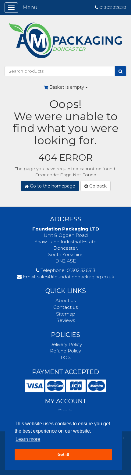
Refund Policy (65, 351)
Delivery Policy (65, 344)
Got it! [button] (63, 454)
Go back (97, 186)
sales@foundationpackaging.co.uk (75, 277)
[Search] (120, 71)
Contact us (65, 307)
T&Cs (65, 357)
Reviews (65, 320)
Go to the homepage (52, 186)
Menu (30, 7)
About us (65, 300)
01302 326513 (112, 7)
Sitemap (65, 314)
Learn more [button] (28, 439)
